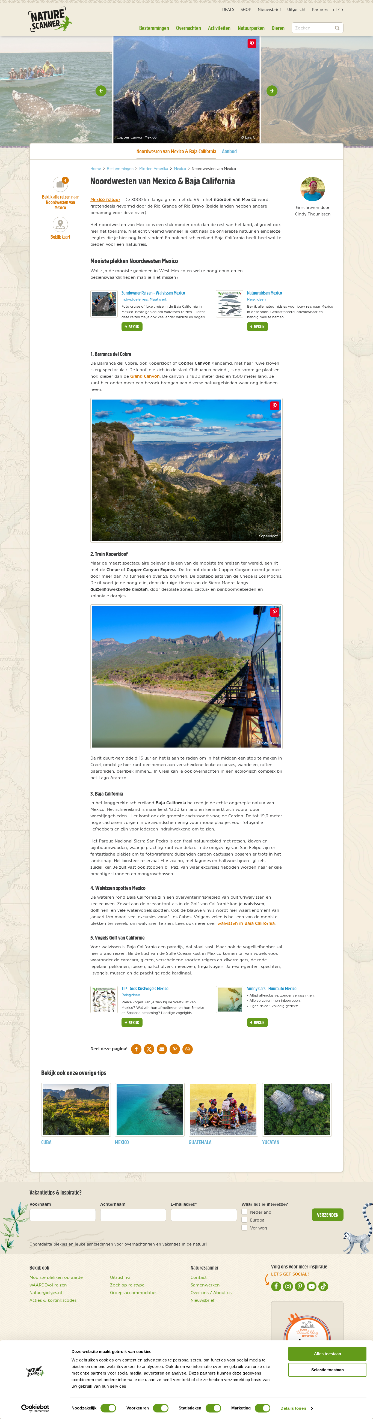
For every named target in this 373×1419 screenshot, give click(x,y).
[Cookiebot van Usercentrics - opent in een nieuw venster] (35, 1408)
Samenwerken (205, 1285)
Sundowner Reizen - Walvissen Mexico (153, 293)
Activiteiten (219, 27)
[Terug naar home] (50, 19)
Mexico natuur (105, 199)
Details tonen (293, 1408)
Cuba (46, 1142)
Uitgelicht (296, 9)
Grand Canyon (145, 376)
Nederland (260, 1212)
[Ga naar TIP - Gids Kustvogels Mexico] (104, 999)
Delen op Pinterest (252, 43)
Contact (199, 1277)
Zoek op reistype (127, 1285)
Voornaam (40, 1204)
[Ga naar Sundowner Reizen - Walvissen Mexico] (104, 303)
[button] (101, 90)
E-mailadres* (184, 1204)
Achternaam (113, 1204)
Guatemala (200, 1142)
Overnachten (188, 27)
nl (335, 9)
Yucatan (270, 1142)
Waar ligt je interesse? (264, 1204)
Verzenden (328, 1214)
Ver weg (258, 1228)
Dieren (278, 27)
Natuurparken (251, 27)
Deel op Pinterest (274, 405)
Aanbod (229, 151)
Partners (320, 9)
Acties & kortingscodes (52, 1300)
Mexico (122, 1142)
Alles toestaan (327, 1353)
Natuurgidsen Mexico (264, 293)
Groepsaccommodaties (133, 1292)
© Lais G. (248, 137)
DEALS (228, 9)
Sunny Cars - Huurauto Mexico (272, 988)
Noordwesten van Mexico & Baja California (176, 151)
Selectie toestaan (327, 1369)
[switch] (160, 1408)
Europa (257, 1220)
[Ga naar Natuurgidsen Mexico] (229, 303)
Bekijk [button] (133, 326)
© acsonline (98, 137)
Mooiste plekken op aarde (56, 1277)
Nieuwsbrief (269, 9)
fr (342, 9)
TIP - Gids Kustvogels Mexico (145, 988)
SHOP (246, 9)
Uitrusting (120, 1277)
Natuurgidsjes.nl (45, 1292)
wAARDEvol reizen (48, 1285)
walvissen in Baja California (246, 923)
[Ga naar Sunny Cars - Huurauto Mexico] (229, 999)
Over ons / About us (211, 1292)
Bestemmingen (154, 27)
